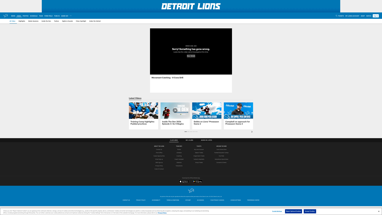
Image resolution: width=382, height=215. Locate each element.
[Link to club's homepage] (5, 15)
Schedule (179, 152)
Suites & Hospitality (199, 159)
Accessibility (156, 200)
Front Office (159, 152)
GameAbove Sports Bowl (221, 159)
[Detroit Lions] (191, 190)
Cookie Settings (235, 200)
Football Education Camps (221, 152)
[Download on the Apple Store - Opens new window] (183, 181)
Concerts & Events (221, 162)
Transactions (179, 165)
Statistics (179, 162)
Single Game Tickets (198, 156)
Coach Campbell (179, 159)
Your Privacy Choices (217, 200)
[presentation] (252, 132)
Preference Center (253, 200)
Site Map (188, 200)
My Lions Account (199, 149)
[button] (376, 15)
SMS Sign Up (159, 162)
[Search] (336, 15)
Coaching (179, 156)
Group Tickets (199, 162)
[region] (191, 211)
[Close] (379, 211)
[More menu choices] (70, 16)
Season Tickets (199, 152)
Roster (179, 149)
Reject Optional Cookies (293, 211)
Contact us (126, 200)
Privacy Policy (159, 165)
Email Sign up (159, 159)
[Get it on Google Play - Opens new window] (197, 182)
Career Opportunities (159, 156)
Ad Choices (200, 200)
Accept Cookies (310, 211)
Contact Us (159, 149)
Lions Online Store (221, 149)
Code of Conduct (159, 169)
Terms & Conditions (173, 200)
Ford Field (221, 156)
